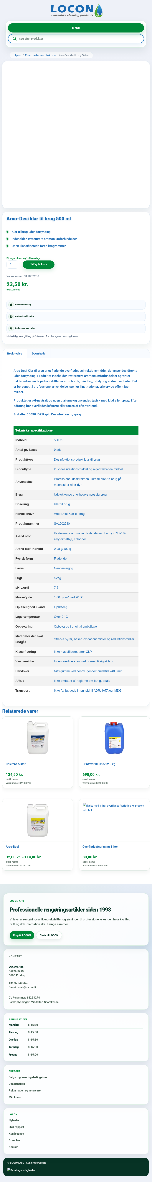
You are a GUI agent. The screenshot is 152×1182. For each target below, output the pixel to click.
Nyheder (14, 1120)
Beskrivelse (14, 353)
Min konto (15, 1097)
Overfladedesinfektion (40, 55)
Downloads (38, 353)
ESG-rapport (16, 1127)
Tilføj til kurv (38, 264)
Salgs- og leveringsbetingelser (28, 1077)
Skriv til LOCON (49, 935)
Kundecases (16, 1133)
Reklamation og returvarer (25, 1090)
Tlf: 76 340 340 (18, 983)
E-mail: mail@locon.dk (23, 987)
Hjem (17, 55)
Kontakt (13, 1147)
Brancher (14, 1140)
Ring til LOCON (22, 935)
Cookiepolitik (17, 1084)
